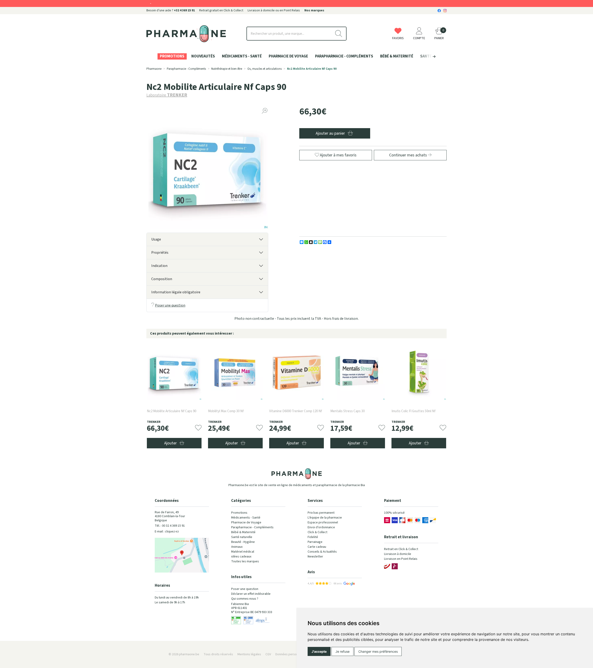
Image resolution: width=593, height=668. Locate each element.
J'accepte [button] (319, 651)
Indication (159, 265)
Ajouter (171, 443)
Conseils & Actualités (322, 551)
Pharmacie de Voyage (246, 522)
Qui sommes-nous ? (244, 598)
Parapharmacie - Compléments (252, 527)
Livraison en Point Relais (400, 559)
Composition (161, 279)
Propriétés (159, 252)
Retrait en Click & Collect (401, 549)
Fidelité (313, 537)
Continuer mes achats (408, 155)
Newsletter (315, 556)
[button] (426, 56)
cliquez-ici (172, 531)
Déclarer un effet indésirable (251, 594)
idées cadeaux (241, 556)
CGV (268, 654)
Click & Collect (317, 532)
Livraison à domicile (397, 554)
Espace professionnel (323, 522)
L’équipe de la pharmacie (325, 517)
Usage (156, 239)
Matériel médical (242, 551)
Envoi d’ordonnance (321, 527)
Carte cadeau (317, 547)
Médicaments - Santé (245, 517)
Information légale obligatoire (175, 292)
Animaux (237, 547)
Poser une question (170, 305)
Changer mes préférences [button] (378, 651)
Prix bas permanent (321, 512)
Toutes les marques (245, 561)
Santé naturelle (241, 537)
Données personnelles (291, 654)
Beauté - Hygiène (243, 542)
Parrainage (315, 542)
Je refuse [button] (342, 651)
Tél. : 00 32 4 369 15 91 (170, 525)
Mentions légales (249, 654)
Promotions (239, 512)
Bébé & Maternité (243, 532)
